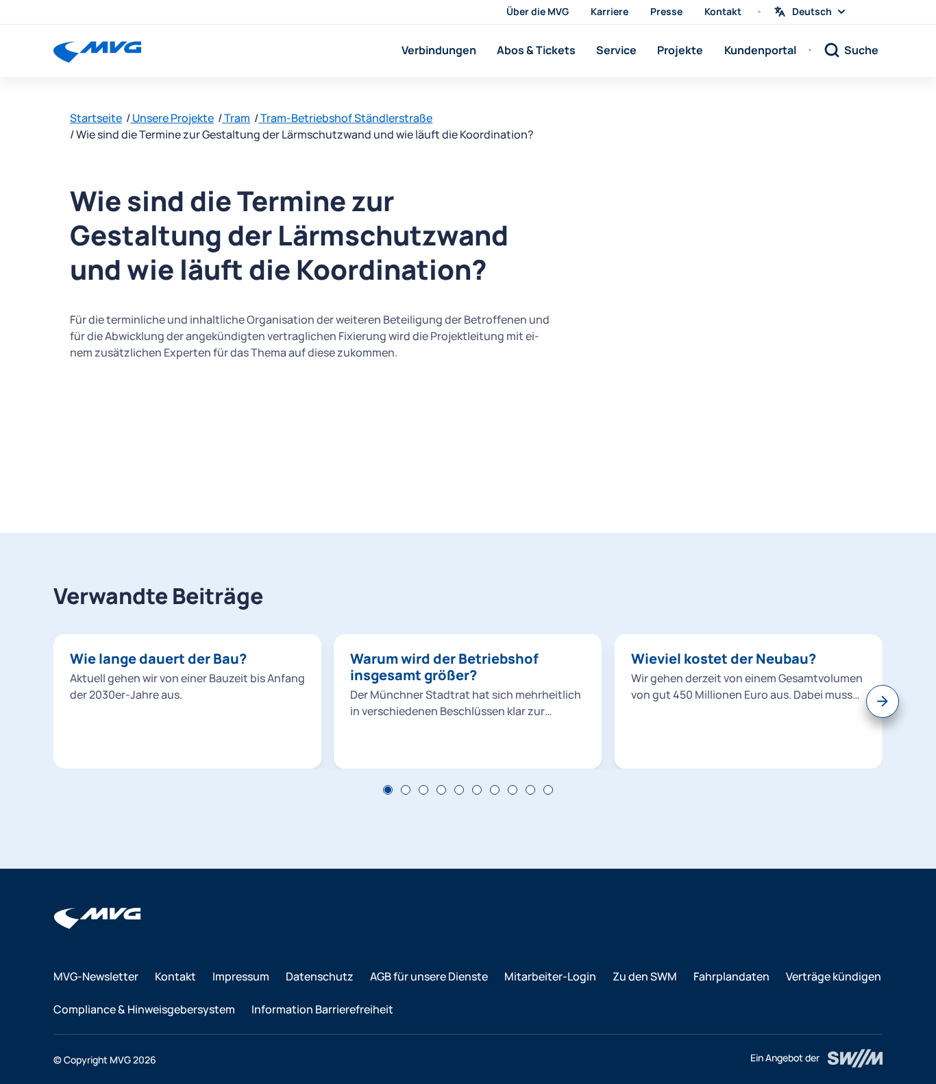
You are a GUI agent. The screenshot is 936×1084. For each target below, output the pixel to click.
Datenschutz (320, 976)
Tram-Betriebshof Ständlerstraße (345, 117)
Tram (236, 117)
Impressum (240, 976)
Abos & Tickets (536, 50)
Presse (666, 11)
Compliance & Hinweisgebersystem (144, 1009)
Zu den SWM (645, 976)
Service (616, 50)
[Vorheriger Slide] (53, 701)
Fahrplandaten (731, 976)
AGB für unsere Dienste (429, 976)
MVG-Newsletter (95, 976)
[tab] (388, 790)
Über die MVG (537, 11)
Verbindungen (439, 50)
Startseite (96, 117)
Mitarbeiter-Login (550, 976)
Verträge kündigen (833, 976)
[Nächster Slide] (882, 701)
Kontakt (722, 11)
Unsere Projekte (172, 117)
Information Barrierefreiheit (322, 1009)
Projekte (680, 50)
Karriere (609, 11)
